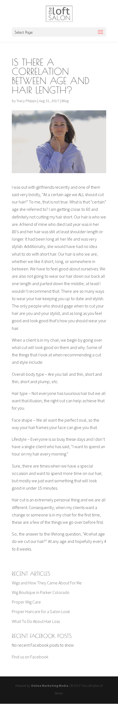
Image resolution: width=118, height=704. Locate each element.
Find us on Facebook (30, 656)
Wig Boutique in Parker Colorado (40, 592)
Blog (65, 100)
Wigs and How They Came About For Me (47, 582)
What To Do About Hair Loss (36, 621)
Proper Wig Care (26, 602)
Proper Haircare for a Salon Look (41, 611)
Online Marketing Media (49, 686)
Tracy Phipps (26, 100)
